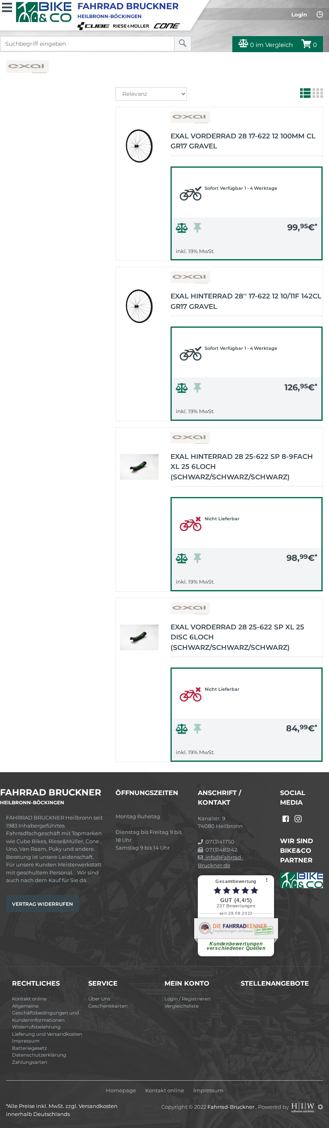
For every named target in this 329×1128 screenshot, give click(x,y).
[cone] (168, 25)
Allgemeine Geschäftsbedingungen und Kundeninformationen (45, 1013)
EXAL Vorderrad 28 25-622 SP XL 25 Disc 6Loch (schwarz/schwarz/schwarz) (237, 637)
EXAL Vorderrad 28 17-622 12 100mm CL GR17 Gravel (243, 141)
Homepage (121, 1090)
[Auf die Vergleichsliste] (183, 229)
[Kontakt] (320, 14)
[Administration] (320, 1107)
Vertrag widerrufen (42, 904)
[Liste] (304, 94)
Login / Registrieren (187, 999)
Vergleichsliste (181, 1006)
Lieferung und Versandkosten (47, 1034)
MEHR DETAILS (247, 252)
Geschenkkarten (108, 1006)
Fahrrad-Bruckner (231, 1107)
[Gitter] (317, 94)
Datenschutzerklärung (39, 1055)
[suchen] (182, 43)
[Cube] (94, 25)
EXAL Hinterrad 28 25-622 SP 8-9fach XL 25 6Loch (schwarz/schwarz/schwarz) (242, 466)
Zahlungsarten (29, 1062)
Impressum (25, 1041)
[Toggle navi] (7, 6)
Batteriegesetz (29, 1048)
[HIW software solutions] (303, 1107)
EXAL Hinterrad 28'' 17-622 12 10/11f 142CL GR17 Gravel (246, 301)
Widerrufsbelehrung (36, 1027)
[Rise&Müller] (132, 25)
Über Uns (99, 999)
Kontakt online (29, 999)
